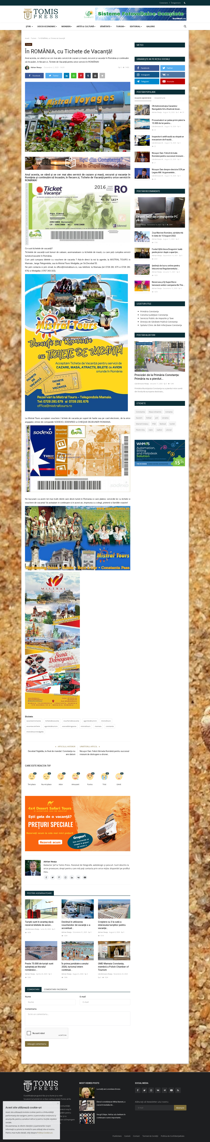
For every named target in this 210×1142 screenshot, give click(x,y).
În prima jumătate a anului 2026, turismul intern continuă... (75, 966)
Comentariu (31, 1009)
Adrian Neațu (36, 67)
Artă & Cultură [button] (85, 26)
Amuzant (75, 784)
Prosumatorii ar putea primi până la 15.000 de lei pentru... (168, 121)
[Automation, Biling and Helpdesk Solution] (160, 452)
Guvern (139, 418)
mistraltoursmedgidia (35, 731)
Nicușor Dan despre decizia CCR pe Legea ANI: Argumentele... (168, 171)
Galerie (150, 26)
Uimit (119, 784)
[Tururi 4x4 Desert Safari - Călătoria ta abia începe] (77, 823)
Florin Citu (140, 430)
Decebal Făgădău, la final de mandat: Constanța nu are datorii (51, 753)
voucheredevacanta (71, 721)
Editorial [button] (135, 26)
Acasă (27, 38)
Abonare (180, 1107)
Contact (136, 1136)
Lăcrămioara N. (157, 126)
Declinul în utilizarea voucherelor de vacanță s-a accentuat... (76, 925)
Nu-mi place (46, 784)
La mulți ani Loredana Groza (108, 1089)
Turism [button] (120, 26)
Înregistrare (176, 3)
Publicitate (117, 1136)
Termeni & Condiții (150, 1136)
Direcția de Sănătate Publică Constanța (159, 321)
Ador (61, 784)
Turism (33, 38)
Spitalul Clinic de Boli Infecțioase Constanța (161, 325)
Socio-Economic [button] (46, 26)
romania (168, 412)
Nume (28, 996)
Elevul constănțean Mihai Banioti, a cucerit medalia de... (111, 1103)
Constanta (140, 412)
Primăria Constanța (149, 311)
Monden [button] (66, 26)
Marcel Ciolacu (142, 424)
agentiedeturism (90, 721)
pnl (156, 418)
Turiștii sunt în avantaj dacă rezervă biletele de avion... (39, 923)
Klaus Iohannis (155, 412)
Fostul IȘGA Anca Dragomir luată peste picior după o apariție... (167, 250)
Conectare (164, 3)
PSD (154, 424)
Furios (90, 784)
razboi (159, 430)
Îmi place (32, 784)
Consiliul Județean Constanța (154, 315)
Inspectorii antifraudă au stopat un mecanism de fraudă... (168, 138)
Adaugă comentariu (36, 1044)
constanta (110, 726)
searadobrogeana (69, 726)
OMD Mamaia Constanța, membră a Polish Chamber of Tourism (113, 966)
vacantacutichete (33, 726)
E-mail (83, 996)
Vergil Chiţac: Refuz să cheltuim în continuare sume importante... (111, 1116)
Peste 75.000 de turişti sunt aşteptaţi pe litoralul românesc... (39, 966)
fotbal (148, 418)
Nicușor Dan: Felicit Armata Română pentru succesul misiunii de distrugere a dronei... (104, 753)
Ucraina (165, 418)
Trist (104, 784)
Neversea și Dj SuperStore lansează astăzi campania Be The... (168, 283)
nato (151, 430)
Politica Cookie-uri (44, 1132)
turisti (172, 424)
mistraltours (106, 721)
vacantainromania (33, 721)
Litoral (168, 430)
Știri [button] (28, 26)
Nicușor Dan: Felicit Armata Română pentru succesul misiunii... (168, 154)
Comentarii (33, 989)
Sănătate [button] (105, 26)
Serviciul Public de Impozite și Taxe (157, 318)
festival (163, 424)
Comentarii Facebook (55, 989)
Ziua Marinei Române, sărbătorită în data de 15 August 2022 (167, 234)
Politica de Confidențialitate (172, 1136)
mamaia (98, 726)
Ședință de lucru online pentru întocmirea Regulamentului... (166, 267)
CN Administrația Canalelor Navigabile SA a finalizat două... (166, 107)
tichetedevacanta (52, 721)
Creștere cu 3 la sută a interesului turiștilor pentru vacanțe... (112, 925)
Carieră (127, 1136)
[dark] (184, 3)
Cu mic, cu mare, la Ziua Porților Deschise (155, 376)
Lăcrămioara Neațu (32, 929)
